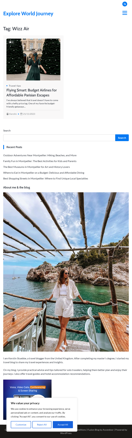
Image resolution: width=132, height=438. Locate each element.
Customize (21, 424)
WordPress (65, 433)
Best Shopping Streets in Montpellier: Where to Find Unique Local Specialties (45, 178)
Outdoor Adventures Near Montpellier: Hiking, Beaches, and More (39, 155)
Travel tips (15, 85)
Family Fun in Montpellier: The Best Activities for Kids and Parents (39, 161)
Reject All (42, 424)
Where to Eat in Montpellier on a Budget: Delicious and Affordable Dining (43, 172)
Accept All (63, 424)
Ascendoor (108, 429)
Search (7, 130)
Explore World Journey (28, 13)
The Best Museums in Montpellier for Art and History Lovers (36, 166)
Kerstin (13, 114)
